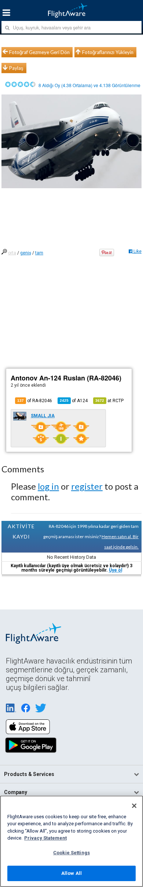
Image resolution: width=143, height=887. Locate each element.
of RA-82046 (34, 400)
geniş (25, 252)
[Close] (134, 806)
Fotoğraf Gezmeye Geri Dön (39, 52)
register (87, 486)
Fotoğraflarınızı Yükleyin (107, 52)
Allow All (71, 873)
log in (48, 486)
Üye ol (115, 570)
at (109, 400)
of (74, 400)
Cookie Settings (71, 852)
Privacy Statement (45, 838)
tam (39, 252)
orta (12, 252)
